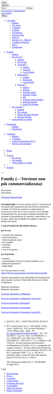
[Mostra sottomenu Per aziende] (23, 107)
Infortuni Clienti (30, 95)
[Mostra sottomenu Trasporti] (26, 64)
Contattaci (11, 134)
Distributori (11, 124)
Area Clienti (6, 13)
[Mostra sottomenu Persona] (25, 85)
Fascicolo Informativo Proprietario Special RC (21, 312)
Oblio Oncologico (14, 388)
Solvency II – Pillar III (21, 40)
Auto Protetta (28, 72)
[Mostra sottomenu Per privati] (22, 57)
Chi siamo (11, 20)
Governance (17, 32)
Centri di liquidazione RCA (24, 141)
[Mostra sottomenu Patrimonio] (28, 74)
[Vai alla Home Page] (13, 11)
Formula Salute (29, 92)
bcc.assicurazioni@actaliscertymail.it (22, 333)
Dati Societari (12, 373)
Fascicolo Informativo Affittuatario (16, 294)
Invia (4, 2)
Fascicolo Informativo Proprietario (15, 308)
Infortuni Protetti (30, 102)
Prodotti (10, 52)
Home (9, 150)
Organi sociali (18, 35)
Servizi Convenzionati (21, 144)
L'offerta (15, 30)
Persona (20, 85)
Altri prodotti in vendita (22, 119)
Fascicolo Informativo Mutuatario (15, 303)
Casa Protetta (28, 82)
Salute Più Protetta (31, 104)
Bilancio (15, 37)
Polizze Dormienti (14, 390)
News (14, 45)
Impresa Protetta (24, 117)
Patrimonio (22, 75)
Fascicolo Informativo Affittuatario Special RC (21, 298)
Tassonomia (17, 47)
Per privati (16, 57)
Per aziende (17, 107)
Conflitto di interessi (20, 42)
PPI (24, 97)
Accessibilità (12, 386)
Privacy (10, 376)
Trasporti (21, 65)
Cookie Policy (13, 381)
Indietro (15, 23)
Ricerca (5, 5)
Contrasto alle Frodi (15, 383)
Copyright (11, 378)
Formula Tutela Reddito (33, 100)
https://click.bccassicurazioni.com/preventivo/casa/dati (24, 273)
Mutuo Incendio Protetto (27, 114)
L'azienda (16, 28)
